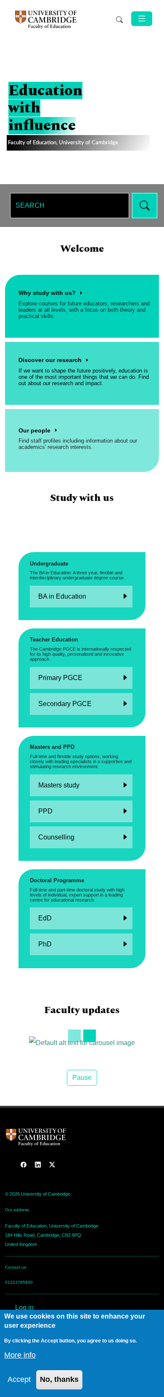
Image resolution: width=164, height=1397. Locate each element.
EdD (45, 918)
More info (20, 1355)
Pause (82, 1077)
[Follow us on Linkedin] (38, 1164)
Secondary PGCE (65, 703)
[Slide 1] (74, 1035)
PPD (45, 811)
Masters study (58, 785)
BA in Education (62, 596)
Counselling (56, 837)
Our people (34, 430)
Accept (19, 1379)
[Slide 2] (89, 1035)
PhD (45, 944)
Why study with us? (47, 292)
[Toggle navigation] (141, 18)
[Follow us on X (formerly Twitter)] (52, 1164)
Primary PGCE (60, 677)
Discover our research (50, 360)
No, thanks (59, 1379)
